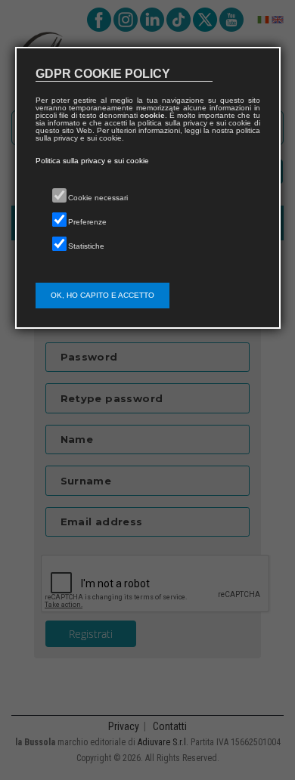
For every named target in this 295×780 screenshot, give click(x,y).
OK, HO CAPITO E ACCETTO (102, 295)
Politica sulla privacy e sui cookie (92, 160)
